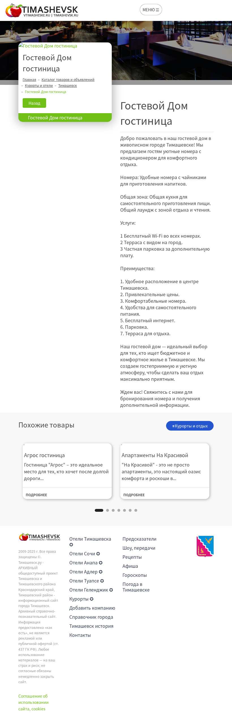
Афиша (130, 566)
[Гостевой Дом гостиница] (65, 45)
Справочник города (91, 617)
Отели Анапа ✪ (85, 562)
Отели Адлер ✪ (85, 571)
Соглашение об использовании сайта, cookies (33, 702)
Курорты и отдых (191, 426)
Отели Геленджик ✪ (91, 589)
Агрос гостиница (44, 455)
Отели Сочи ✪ (84, 553)
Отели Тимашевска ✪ (90, 541)
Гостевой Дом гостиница (55, 117)
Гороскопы (135, 575)
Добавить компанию (92, 607)
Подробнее (36, 494)
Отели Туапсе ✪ (86, 580)
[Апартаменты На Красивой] (164, 443)
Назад (34, 103)
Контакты (80, 635)
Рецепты (132, 557)
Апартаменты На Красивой (155, 455)
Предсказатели (139, 538)
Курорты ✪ (81, 598)
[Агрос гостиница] (67, 443)
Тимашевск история (91, 626)
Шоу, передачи (139, 548)
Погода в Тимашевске (136, 586)
